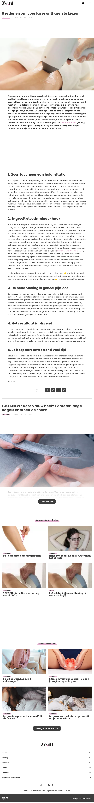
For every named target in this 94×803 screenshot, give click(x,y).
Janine (30, 414)
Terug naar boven (45, 728)
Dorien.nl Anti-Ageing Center (70, 251)
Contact (67, 791)
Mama (4, 753)
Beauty (5, 758)
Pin (58, 390)
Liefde (4, 767)
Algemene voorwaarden (55, 791)
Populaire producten (11, 777)
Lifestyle (5, 773)
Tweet (53, 390)
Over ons (34, 791)
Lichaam (6, 18)
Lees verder (47, 501)
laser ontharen (69, 122)
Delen (47, 390)
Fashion (5, 763)
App (64, 390)
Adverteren (42, 791)
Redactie (26, 791)
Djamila (30, 18)
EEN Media (88, 799)
